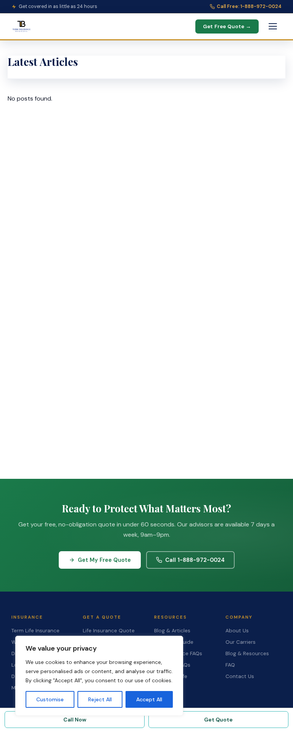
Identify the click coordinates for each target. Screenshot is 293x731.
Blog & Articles (172, 630)
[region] (99, 676)
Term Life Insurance (35, 630)
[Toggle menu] (273, 26)
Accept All (149, 699)
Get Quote (218, 719)
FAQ (230, 665)
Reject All (100, 699)
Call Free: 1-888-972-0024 (249, 6)
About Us (237, 630)
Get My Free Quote (104, 560)
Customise (50, 699)
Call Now (74, 719)
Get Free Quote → (227, 26)
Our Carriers (240, 642)
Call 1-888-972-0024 (195, 560)
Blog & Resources (247, 653)
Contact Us (239, 676)
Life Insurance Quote (109, 630)
